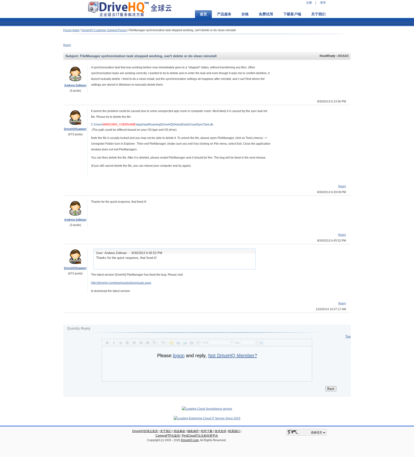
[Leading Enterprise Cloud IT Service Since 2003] (207, 418)
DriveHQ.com (190, 440)
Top (348, 336)
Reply (67, 45)
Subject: (72, 56)
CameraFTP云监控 (167, 435)
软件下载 (207, 431)
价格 (245, 14)
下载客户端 (292, 14)
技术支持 (220, 431)
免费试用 (266, 14)
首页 (203, 14)
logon (178, 355)
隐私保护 (193, 431)
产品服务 (224, 14)
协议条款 (179, 431)
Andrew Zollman (75, 85)
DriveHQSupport (75, 129)
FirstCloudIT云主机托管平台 (200, 435)
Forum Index (71, 30)
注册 (309, 2)
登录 (323, 2)
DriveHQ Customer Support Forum (104, 30)
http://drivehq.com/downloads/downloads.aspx (121, 283)
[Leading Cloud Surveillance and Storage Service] (207, 408)
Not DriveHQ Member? (232, 355)
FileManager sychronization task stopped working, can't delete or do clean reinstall (182, 30)
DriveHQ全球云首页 (145, 431)
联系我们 (234, 431)
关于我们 (318, 14)
